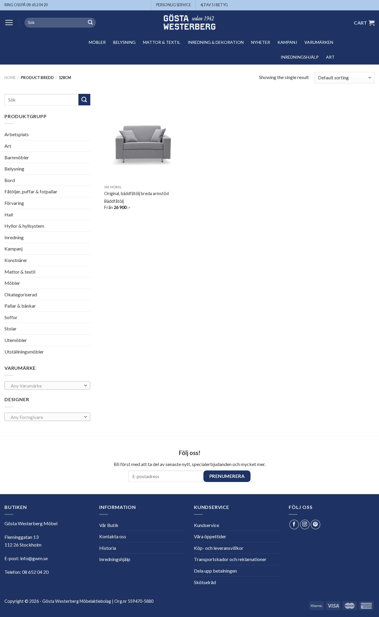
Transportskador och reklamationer (230, 559)
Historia (107, 548)
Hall (8, 214)
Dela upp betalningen (215, 570)
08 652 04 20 (35, 572)
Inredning (14, 237)
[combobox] (47, 385)
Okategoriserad (20, 294)
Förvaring (14, 203)
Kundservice (206, 525)
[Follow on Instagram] (305, 524)
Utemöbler (15, 340)
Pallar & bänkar (20, 305)
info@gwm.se (34, 558)
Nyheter (260, 42)
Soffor (10, 317)
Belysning (124, 42)
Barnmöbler (16, 157)
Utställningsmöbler (24, 351)
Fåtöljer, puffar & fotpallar (30, 191)
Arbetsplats (16, 134)
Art (330, 57)
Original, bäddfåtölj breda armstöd (136, 193)
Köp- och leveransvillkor (218, 548)
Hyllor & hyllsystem (24, 226)
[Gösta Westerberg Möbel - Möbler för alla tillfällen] (189, 23)
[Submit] (90, 23)
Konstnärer (15, 260)
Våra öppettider (210, 536)
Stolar (10, 328)
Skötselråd (205, 582)
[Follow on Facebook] (294, 524)
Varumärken (318, 42)
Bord (9, 180)
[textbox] (46, 386)
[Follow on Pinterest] (315, 524)
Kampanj (287, 42)
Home (10, 77)
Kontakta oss (112, 536)
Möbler (97, 42)
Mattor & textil (161, 42)
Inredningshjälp (300, 57)
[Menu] (8, 22)
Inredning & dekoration (216, 42)
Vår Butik (108, 525)
